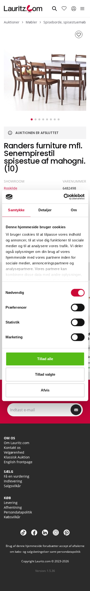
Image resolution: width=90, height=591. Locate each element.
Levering (11, 502)
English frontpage (18, 462)
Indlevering (13, 481)
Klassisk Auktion (17, 457)
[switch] (77, 307)
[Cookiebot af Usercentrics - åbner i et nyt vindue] (64, 197)
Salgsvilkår (12, 486)
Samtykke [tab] (16, 210)
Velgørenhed (14, 452)
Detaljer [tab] (45, 210)
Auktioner (11, 22)
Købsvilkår (12, 517)
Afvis (45, 390)
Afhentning (13, 507)
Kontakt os (12, 447)
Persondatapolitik (18, 512)
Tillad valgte (45, 374)
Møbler (31, 22)
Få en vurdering (16, 476)
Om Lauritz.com (16, 442)
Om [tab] (74, 210)
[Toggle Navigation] (82, 8)
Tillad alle (45, 359)
